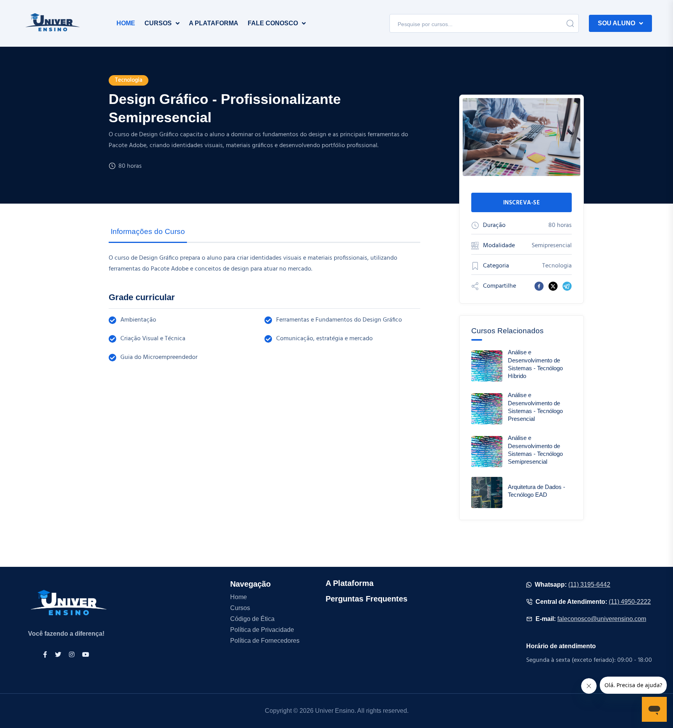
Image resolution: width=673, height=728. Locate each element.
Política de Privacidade (262, 629)
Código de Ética (252, 618)
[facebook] (539, 286)
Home (238, 597)
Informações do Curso (148, 231)
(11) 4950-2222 (630, 601)
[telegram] (567, 286)
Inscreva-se (521, 202)
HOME (125, 23)
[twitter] (553, 286)
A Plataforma (349, 583)
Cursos (240, 608)
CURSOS (158, 23)
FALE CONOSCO (273, 23)
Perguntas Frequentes (366, 599)
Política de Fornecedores (265, 640)
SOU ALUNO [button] (616, 23)
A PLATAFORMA (213, 23)
